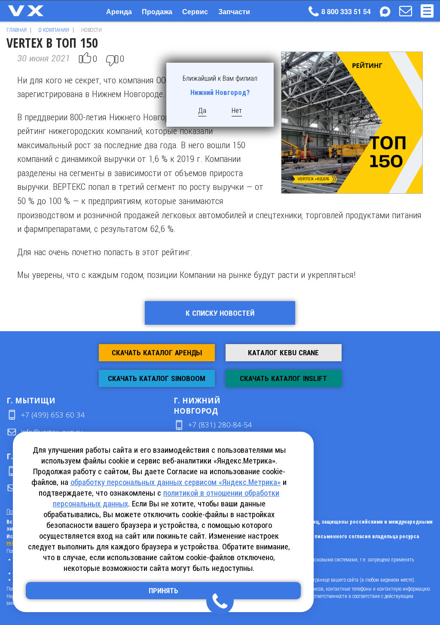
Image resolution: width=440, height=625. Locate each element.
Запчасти (234, 11)
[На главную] (34, 10)
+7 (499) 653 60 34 (53, 415)
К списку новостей (220, 313)
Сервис (195, 11)
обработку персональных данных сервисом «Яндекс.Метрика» (175, 482)
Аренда (119, 11)
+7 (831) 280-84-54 (220, 425)
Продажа (157, 11)
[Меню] (427, 11)
